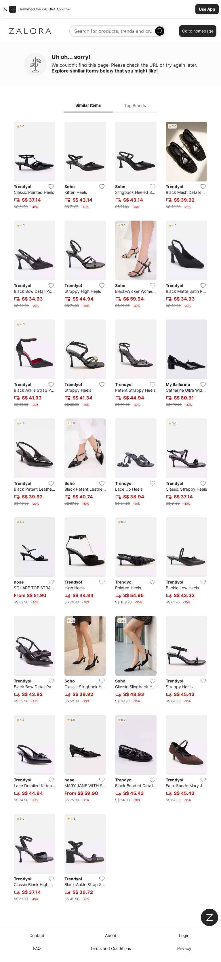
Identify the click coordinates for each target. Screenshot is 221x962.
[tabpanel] (110, 512)
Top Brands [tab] (135, 105)
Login (184, 935)
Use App (207, 9)
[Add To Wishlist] (51, 187)
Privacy (184, 948)
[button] (110, 9)
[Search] (159, 31)
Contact (36, 935)
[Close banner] (5, 9)
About (110, 935)
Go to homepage (198, 30)
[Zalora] (30, 31)
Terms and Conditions (110, 948)
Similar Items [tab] (88, 105)
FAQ (37, 948)
